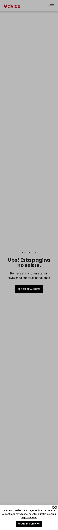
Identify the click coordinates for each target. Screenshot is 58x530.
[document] (29, 265)
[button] (54, 507)
